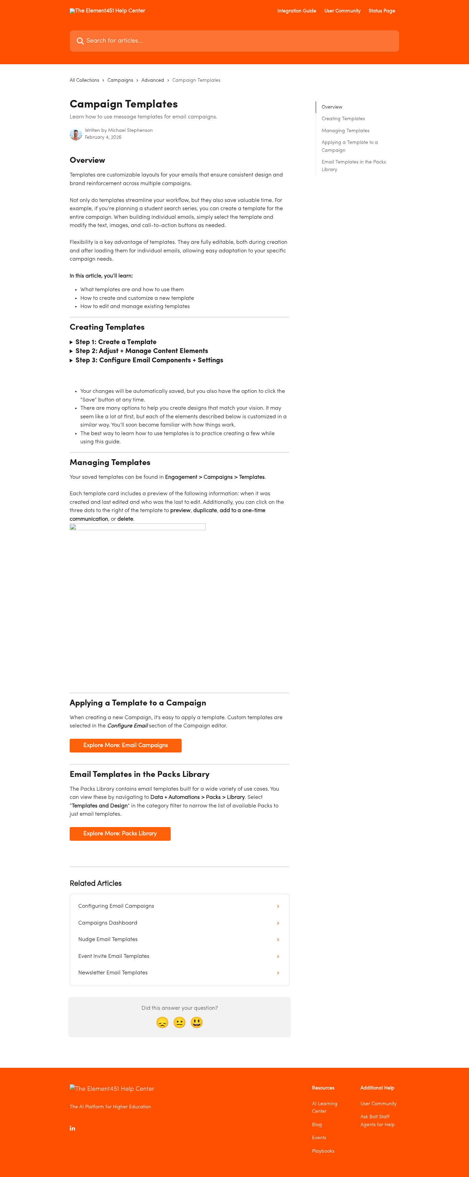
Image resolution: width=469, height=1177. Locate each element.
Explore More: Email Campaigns (125, 745)
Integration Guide (296, 11)
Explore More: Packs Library (120, 834)
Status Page (382, 11)
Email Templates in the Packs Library (354, 166)
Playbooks (323, 1151)
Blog (317, 1124)
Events (319, 1137)
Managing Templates (345, 130)
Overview (332, 107)
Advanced (152, 80)
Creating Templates (343, 118)
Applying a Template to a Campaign (350, 146)
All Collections (84, 80)
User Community (342, 11)
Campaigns (120, 80)
